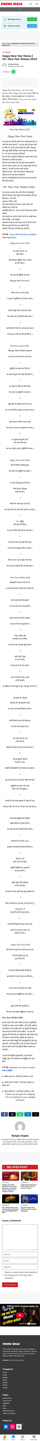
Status (9, 43)
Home (4, 1439)
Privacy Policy (7, 1398)
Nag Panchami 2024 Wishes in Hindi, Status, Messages (29, 1209)
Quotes (5, 1382)
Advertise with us (8, 1411)
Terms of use (7, 1400)
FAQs (4, 1406)
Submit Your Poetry (9, 1413)
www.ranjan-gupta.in (17, 1360)
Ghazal (5, 1387)
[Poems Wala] (11, 4)
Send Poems (33, 1439)
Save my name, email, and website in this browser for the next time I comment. (21, 1275)
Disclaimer (6, 1403)
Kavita (5, 1375)
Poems (5, 1372)
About (13, 1439)
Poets (5, 1408)
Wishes (5, 1385)
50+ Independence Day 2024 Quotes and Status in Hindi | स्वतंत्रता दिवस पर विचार (10, 1210)
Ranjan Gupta (14, 64)
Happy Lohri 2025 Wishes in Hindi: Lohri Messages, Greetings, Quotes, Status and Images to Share (9, 1188)
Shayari (5, 1377)
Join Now (32, 19)
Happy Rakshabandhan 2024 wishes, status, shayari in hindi (29, 1186)
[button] (31, 4)
